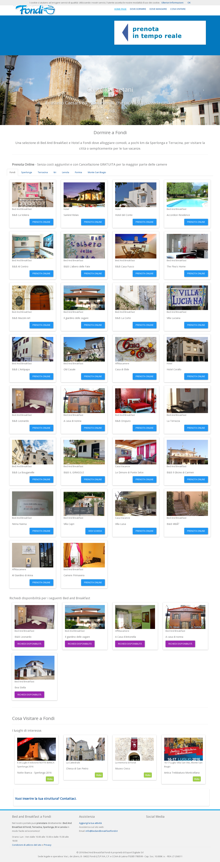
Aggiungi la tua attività (90, 823)
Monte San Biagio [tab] (97, 172)
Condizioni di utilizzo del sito (26, 844)
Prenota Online (41, 221)
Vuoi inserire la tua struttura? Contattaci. (45, 798)
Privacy (47, 844)
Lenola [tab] (65, 172)
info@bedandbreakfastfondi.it (102, 830)
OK (189, 2)
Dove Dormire (138, 9)
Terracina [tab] (43, 172)
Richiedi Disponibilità (29, 643)
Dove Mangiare (158, 9)
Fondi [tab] (12, 172)
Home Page (120, 9)
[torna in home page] (34, 7)
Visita (49, 779)
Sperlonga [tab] (26, 172)
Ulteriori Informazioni (172, 2)
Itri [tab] (55, 172)
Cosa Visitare (178, 9)
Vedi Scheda (95, 530)
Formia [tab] (78, 172)
